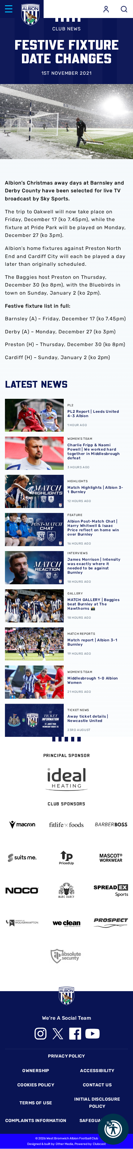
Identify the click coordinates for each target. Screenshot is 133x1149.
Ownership (35, 1070)
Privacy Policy (66, 1056)
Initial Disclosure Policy (97, 1103)
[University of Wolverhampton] (22, 923)
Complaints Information (35, 1120)
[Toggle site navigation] (8, 9)
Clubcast (99, 1144)
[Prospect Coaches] (111, 923)
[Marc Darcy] (66, 890)
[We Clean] (66, 923)
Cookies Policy (35, 1085)
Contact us (97, 1085)
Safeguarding (97, 1120)
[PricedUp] (66, 858)
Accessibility (97, 1070)
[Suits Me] (22, 858)
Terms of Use (35, 1103)
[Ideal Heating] (66, 779)
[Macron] (22, 824)
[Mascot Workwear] (111, 858)
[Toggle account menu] (106, 9)
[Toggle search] (124, 9)
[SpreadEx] (111, 890)
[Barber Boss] (111, 825)
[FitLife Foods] (66, 824)
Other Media (64, 1144)
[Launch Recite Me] (113, 1129)
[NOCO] (22, 890)
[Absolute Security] (66, 956)
